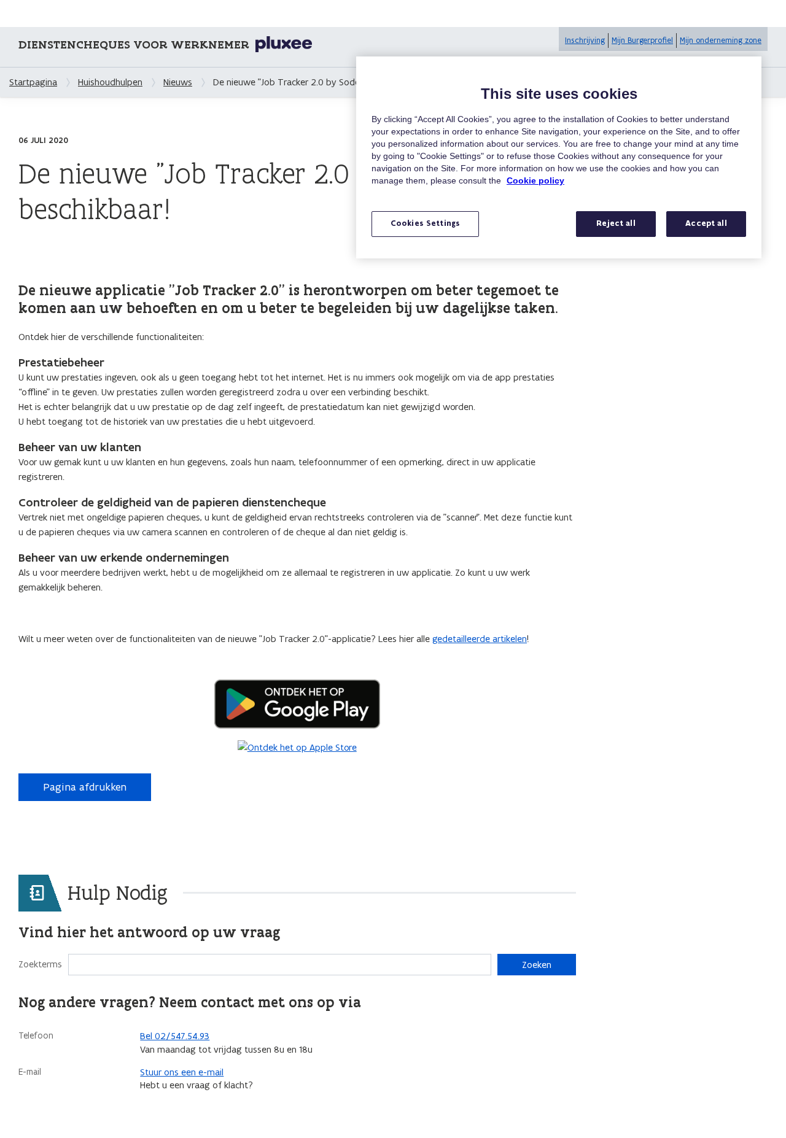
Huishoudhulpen (110, 82)
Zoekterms (40, 964)
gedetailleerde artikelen (479, 638)
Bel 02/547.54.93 (174, 1036)
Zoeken (536, 964)
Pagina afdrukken (84, 787)
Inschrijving (585, 40)
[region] (558, 157)
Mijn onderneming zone (720, 40)
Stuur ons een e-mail (182, 1072)
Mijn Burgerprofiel (642, 40)
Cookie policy (535, 180)
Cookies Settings (425, 223)
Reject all (615, 223)
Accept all (705, 223)
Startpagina (33, 82)
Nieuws (177, 82)
